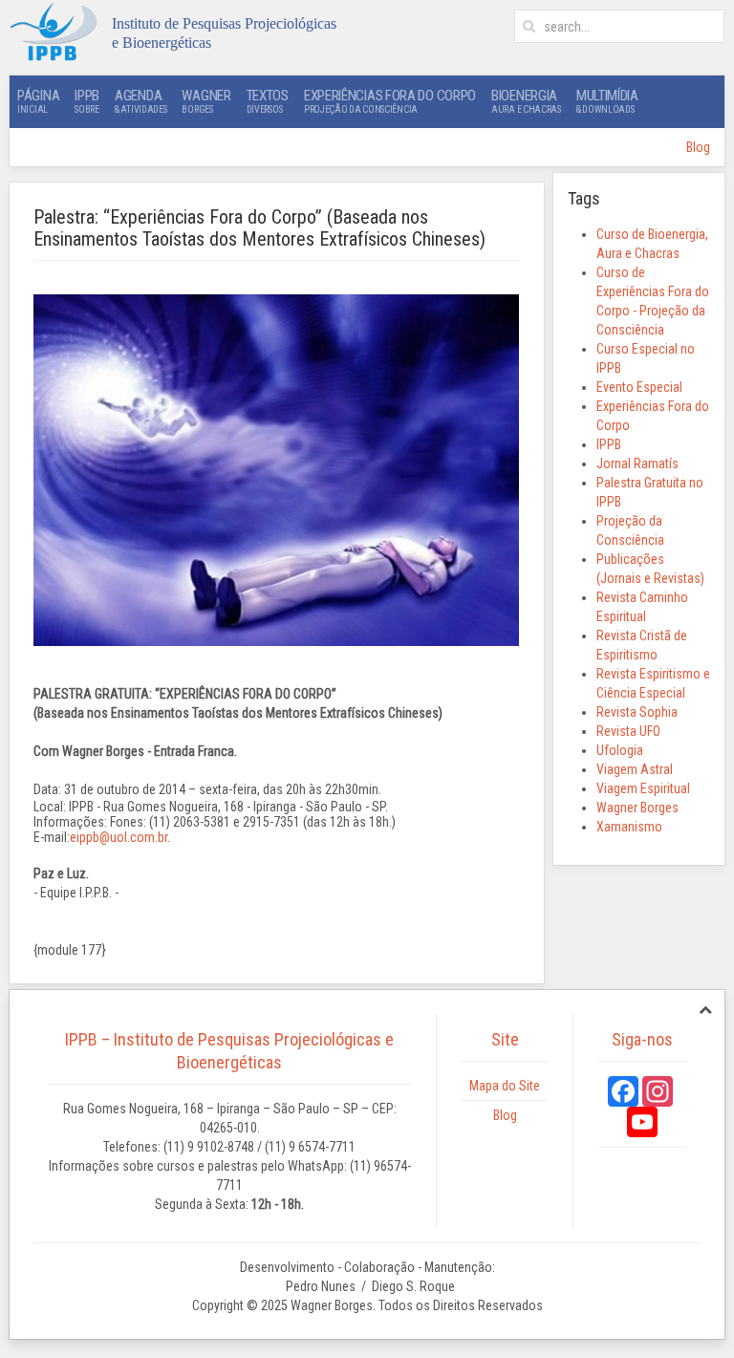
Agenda (140, 101)
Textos (268, 101)
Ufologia (619, 750)
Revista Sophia (637, 712)
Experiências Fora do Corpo (390, 101)
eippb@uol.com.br (118, 837)
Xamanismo (629, 826)
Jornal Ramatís (637, 463)
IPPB (87, 101)
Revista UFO (628, 731)
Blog (698, 147)
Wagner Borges (637, 807)
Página (38, 101)
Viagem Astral (634, 769)
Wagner (206, 101)
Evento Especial (639, 387)
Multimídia (607, 101)
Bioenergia (526, 101)
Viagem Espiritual (643, 788)
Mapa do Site (504, 1085)
